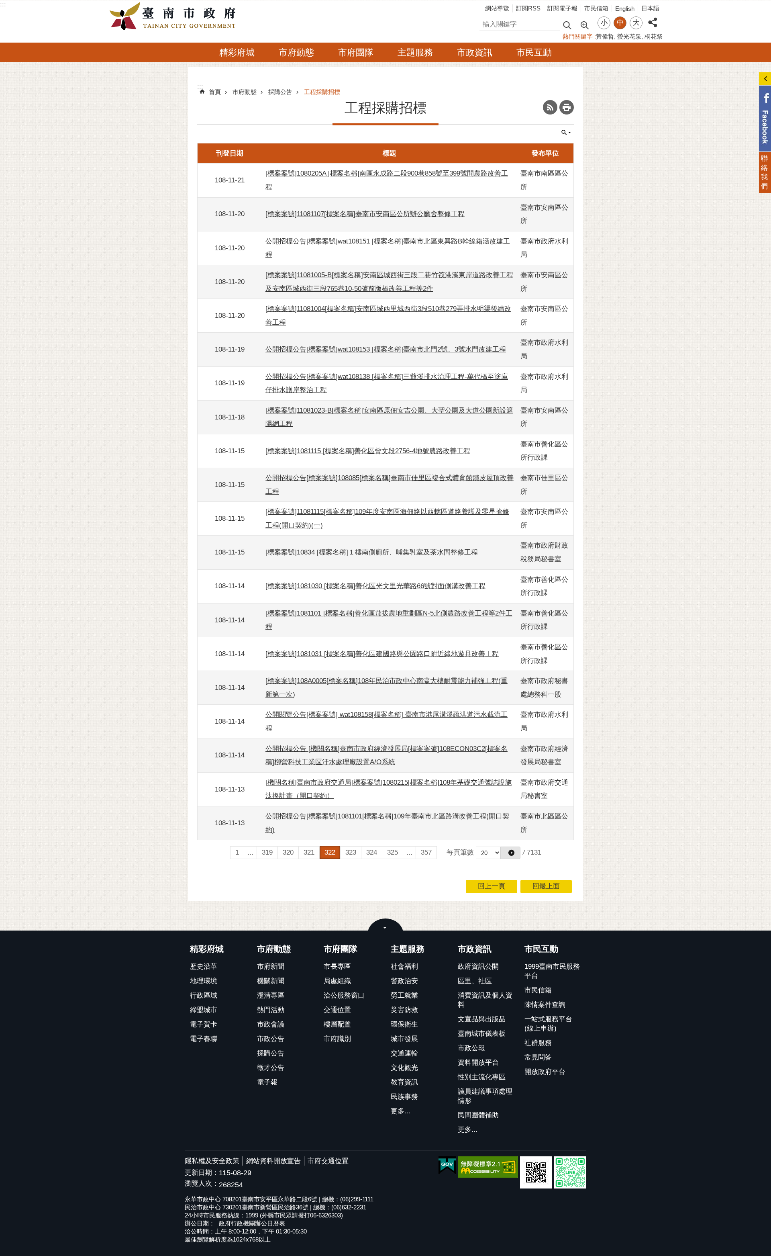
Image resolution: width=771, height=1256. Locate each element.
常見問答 (538, 1057)
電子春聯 (203, 1039)
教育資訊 (404, 1082)
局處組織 (337, 981)
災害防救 (404, 1010)
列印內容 (566, 107)
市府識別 (337, 1039)
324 (371, 852)
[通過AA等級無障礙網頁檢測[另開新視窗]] (488, 1167)
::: (3, 4)
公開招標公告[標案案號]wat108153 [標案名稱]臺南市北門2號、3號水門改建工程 (385, 349)
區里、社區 (475, 981)
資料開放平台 (478, 1062)
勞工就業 (404, 995)
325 (392, 852)
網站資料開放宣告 (273, 1161)
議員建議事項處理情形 (485, 1096)
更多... (400, 1111)
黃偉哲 (605, 36)
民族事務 (404, 1097)
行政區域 (203, 995)
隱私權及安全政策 (212, 1161)
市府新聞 (270, 966)
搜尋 (486, 23)
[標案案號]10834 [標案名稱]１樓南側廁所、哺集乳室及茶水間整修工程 (371, 552)
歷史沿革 (203, 966)
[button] (510, 853)
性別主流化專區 (482, 1077)
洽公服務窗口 (344, 995)
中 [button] (620, 23)
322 (329, 852)
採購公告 (280, 91)
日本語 (650, 8)
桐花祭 (654, 36)
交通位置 (337, 1010)
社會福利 (404, 966)
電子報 (267, 1082)
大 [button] (636, 23)
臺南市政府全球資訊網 (174, 16)
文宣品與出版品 (482, 1019)
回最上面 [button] (546, 886)
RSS (550, 107)
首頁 (215, 91)
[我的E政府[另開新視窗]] (447, 1165)
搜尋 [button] (567, 24)
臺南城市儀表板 (482, 1033)
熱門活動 (270, 1010)
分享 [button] (653, 17)
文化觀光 (404, 1068)
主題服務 (415, 52)
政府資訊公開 (478, 966)
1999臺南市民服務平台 (552, 971)
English (624, 8)
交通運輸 (404, 1053)
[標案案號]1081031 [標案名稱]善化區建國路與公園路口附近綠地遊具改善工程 (382, 654)
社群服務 (538, 1043)
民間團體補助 (478, 1115)
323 (350, 852)
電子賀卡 (203, 1024)
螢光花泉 (629, 36)
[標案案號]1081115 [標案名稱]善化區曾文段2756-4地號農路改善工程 (367, 451)
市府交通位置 (328, 1161)
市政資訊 (474, 52)
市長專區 (337, 966)
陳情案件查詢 (544, 1004)
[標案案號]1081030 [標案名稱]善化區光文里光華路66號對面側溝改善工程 (375, 586)
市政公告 (270, 1039)
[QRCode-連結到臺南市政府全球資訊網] (536, 1172)
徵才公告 (270, 1068)
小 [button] (604, 23)
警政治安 (404, 981)
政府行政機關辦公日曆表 (252, 1223)
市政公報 (471, 1048)
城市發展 (404, 1039)
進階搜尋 (584, 24)
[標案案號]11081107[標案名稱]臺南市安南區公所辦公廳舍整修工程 (365, 214)
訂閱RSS (528, 8)
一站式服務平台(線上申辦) (548, 1023)
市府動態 (296, 52)
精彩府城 (237, 52)
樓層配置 (337, 1024)
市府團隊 (355, 52)
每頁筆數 (460, 852)
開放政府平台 (544, 1072)
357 (426, 852)
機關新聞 (270, 981)
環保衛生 (404, 1024)
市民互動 (534, 52)
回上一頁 (491, 886)
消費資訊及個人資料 (485, 1000)
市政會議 (270, 1024)
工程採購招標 (322, 91)
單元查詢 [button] (566, 132)
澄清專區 (270, 995)
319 (267, 852)
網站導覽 (497, 8)
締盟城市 (203, 1010)
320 (288, 852)
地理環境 (203, 981)
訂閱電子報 (562, 8)
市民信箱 (596, 8)
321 (309, 852)
